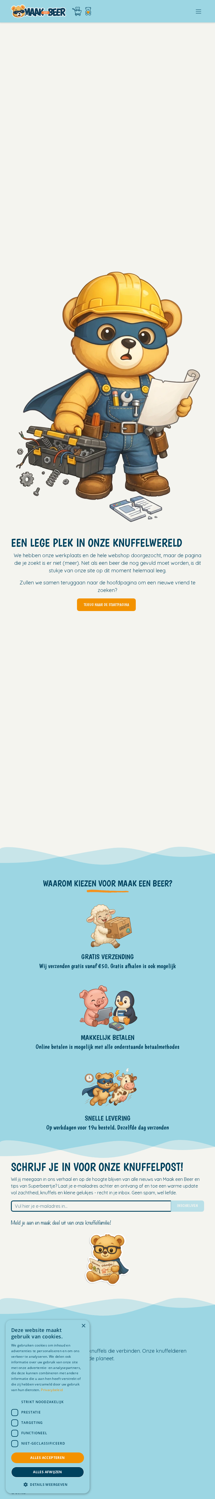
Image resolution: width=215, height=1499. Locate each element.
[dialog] (48, 1406)
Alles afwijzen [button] (47, 1472)
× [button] (83, 1326)
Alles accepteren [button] (47, 1457)
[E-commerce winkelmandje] (77, 11)
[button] (47, 1484)
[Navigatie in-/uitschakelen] (198, 11)
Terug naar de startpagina (106, 604)
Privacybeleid (52, 1389)
